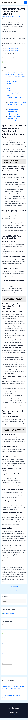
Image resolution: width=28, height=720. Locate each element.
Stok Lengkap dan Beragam (14, 118)
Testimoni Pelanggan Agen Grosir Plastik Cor (17, 102)
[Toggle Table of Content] (3, 71)
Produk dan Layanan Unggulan (15, 97)
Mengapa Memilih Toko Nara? (13, 113)
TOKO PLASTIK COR (8, 2)
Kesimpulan (10, 121)
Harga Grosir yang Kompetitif (14, 116)
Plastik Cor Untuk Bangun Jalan (12, 50)
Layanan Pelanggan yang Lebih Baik (16, 92)
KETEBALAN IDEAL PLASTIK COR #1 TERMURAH (13, 688)
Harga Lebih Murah (13, 86)
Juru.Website (17, 714)
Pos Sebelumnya (14, 586)
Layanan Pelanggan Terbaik (14, 120)
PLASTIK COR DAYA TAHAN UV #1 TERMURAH (13, 684)
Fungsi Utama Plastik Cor (14, 79)
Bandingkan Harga (12, 107)
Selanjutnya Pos (14, 590)
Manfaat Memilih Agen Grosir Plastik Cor (15, 85)
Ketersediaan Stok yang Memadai (15, 88)
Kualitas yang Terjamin (13, 90)
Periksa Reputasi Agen (13, 109)
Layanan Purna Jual (13, 111)
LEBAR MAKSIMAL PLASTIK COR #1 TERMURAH (13, 686)
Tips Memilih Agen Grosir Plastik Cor (15, 104)
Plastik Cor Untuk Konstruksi (11, 48)
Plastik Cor (4, 16)
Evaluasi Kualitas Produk (13, 106)
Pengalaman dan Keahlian (14, 114)
